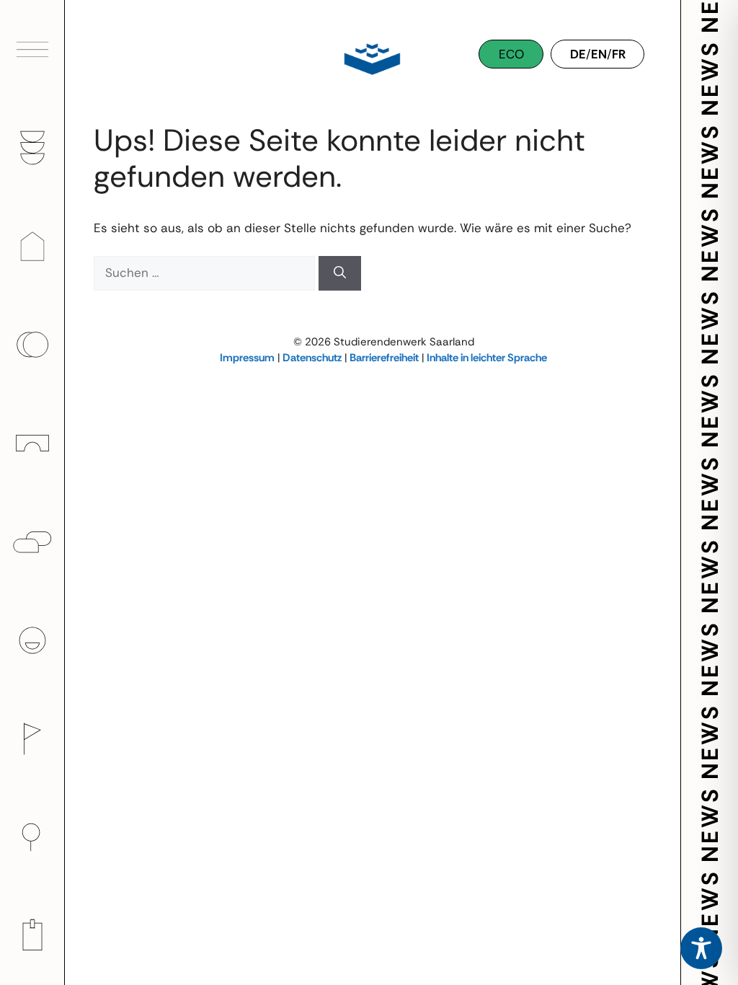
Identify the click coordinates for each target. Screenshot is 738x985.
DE (578, 54)
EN (599, 54)
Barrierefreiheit (384, 357)
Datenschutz (312, 357)
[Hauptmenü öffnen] (32, 49)
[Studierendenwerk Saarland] (369, 57)
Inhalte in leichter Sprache (487, 357)
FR (619, 54)
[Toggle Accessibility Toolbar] (701, 948)
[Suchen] (340, 273)
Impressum (247, 357)
